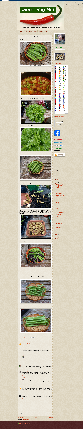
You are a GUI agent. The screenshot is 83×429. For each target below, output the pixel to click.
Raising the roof (58, 203)
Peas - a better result (59, 230)
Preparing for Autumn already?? (59, 218)
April (57, 234)
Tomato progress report (59, 211)
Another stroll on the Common (60, 192)
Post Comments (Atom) (25, 419)
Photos (51, 31)
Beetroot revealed (58, 197)
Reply (22, 346)
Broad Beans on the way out (60, 223)
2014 (56, 241)
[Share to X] (32, 337)
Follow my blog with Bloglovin (58, 63)
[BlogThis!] (31, 337)
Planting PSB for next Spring (60, 222)
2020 (56, 170)
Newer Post (20, 417)
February (57, 237)
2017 (56, 174)
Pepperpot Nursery (58, 214)
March (57, 235)
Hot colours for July (58, 226)
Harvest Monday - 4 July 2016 (60, 227)
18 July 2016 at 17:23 (28, 387)
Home (21, 31)
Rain (56, 209)
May (57, 233)
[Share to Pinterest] (34, 337)
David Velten (23, 371)
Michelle (23, 387)
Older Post (50, 417)
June (57, 231)
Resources (40, 31)
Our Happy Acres (48, 335)
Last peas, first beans (59, 207)
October (57, 179)
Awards (46, 31)
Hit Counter (56, 151)
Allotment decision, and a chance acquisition (59, 185)
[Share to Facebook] (33, 337)
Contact (25, 31)
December (57, 176)
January (57, 238)
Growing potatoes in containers (59, 199)
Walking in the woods (59, 228)
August (57, 182)
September (57, 180)
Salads (35, 31)
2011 (56, 245)
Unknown (23, 343)
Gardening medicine (59, 224)
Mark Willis (25, 356)
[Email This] (30, 337)
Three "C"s (57, 208)
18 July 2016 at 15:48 (29, 371)
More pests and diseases (59, 188)
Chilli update (57, 202)
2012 (56, 244)
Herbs (30, 31)
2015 (56, 240)
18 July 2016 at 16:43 (32, 356)
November (57, 178)
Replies (24, 355)
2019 (56, 171)
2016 (56, 175)
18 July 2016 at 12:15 (28, 343)
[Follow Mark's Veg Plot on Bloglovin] (58, 145)
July (57, 183)
